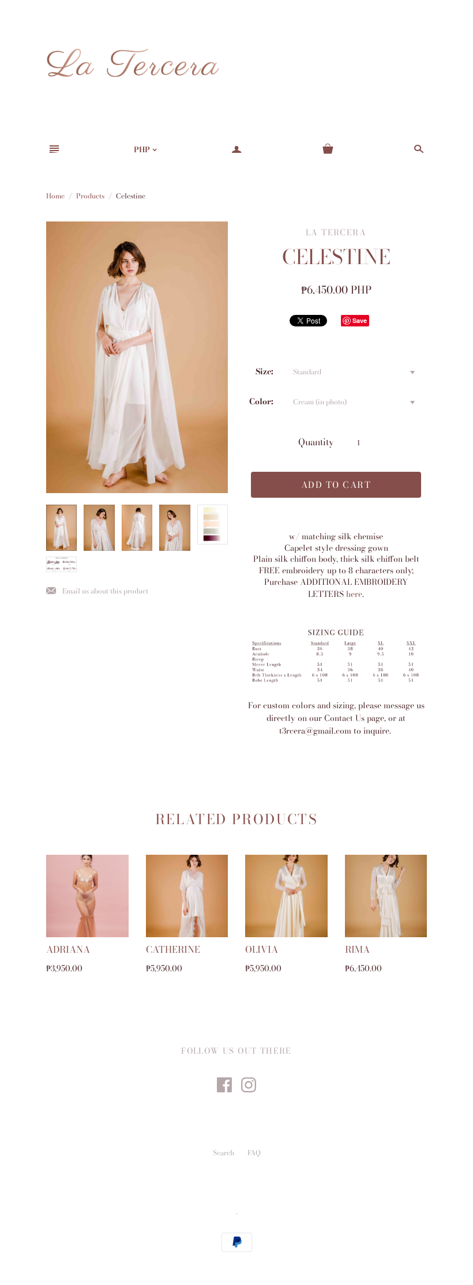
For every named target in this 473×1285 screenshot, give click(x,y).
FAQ (254, 1152)
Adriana (68, 949)
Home (55, 195)
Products (90, 195)
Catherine (173, 949)
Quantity (316, 442)
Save (359, 320)
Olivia (261, 949)
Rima (357, 949)
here (354, 594)
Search (223, 1152)
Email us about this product (97, 591)
